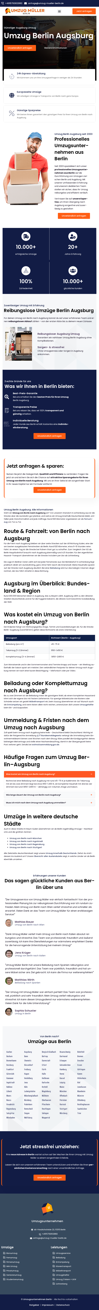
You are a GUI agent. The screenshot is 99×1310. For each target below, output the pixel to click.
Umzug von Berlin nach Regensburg (27, 844)
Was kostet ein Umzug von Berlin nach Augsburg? (30, 774)
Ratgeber (34, 1305)
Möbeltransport (37, 701)
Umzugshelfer (87, 704)
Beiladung (55, 568)
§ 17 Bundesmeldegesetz (49, 735)
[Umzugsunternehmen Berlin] (25, 11)
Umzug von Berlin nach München (26, 838)
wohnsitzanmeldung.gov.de (45, 744)
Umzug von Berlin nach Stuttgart (26, 847)
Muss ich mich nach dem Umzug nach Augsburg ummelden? (36, 802)
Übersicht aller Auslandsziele (48, 856)
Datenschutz (63, 1305)
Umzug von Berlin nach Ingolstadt (26, 841)
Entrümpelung (14, 704)
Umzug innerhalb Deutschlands (61, 853)
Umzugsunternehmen (47, 1221)
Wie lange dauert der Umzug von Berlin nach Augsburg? (33, 795)
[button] (59, 11)
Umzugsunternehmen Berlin (37, 1299)
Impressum (48, 1305)
